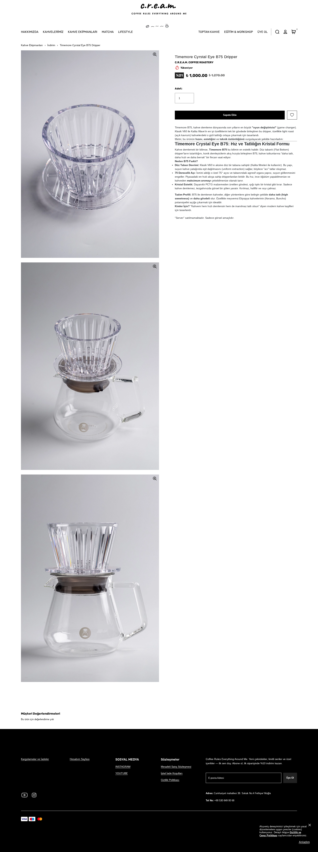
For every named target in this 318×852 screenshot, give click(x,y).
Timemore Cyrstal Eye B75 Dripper (80, 45)
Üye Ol (290, 777)
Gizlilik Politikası (170, 779)
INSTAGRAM (122, 766)
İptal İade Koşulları (172, 773)
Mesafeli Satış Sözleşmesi (176, 766)
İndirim (51, 45)
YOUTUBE (121, 773)
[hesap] (285, 31)
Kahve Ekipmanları (32, 45)
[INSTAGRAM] (34, 795)
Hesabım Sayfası (80, 759)
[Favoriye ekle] (292, 115)
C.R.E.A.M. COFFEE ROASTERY (194, 62)
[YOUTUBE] (24, 795)
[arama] (277, 31)
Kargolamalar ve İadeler (35, 759)
